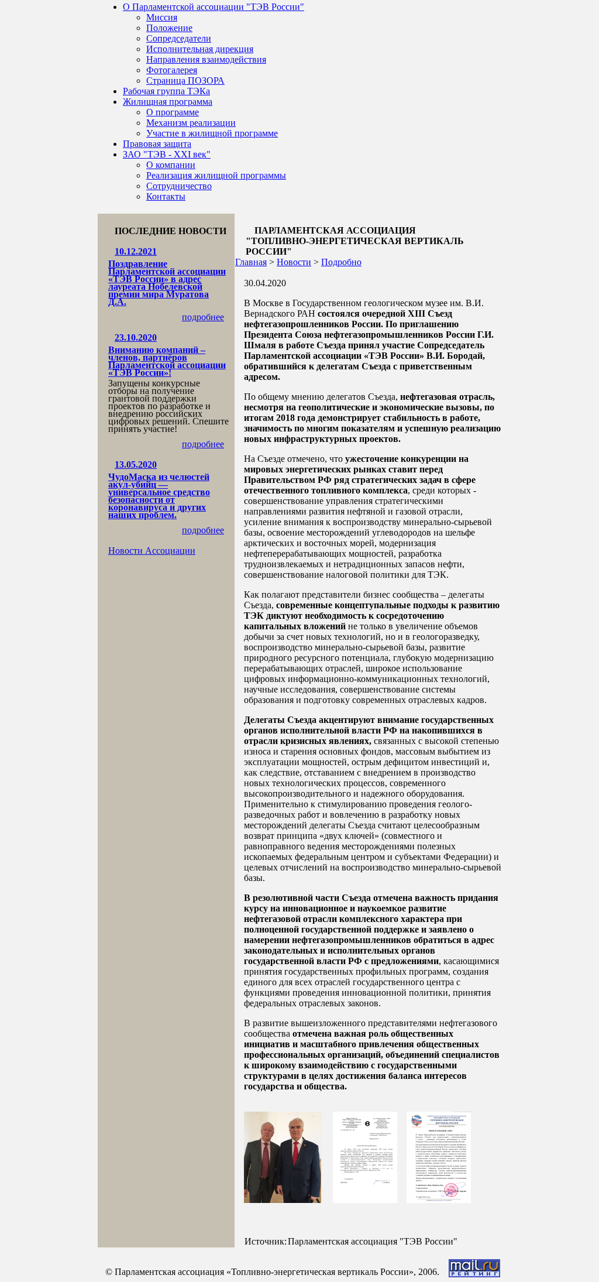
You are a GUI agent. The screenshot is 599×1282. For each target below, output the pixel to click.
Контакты (165, 196)
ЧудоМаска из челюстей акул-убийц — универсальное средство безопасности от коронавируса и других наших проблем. (159, 496)
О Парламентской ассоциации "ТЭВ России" (213, 7)
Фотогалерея (171, 70)
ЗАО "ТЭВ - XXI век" (167, 154)
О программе (172, 112)
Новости (294, 262)
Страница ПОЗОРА (185, 80)
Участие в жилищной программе (212, 133)
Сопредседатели (178, 38)
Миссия (161, 17)
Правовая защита (157, 144)
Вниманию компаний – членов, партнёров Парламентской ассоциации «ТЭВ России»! (167, 361)
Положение (169, 28)
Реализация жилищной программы (216, 175)
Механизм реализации (191, 123)
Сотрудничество (179, 186)
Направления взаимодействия (206, 59)
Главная (251, 262)
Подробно (341, 262)
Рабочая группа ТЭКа (166, 91)
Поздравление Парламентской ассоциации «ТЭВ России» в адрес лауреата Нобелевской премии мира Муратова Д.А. (167, 283)
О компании (170, 165)
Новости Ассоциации (151, 551)
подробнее (203, 317)
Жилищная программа (167, 102)
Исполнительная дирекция (199, 49)
